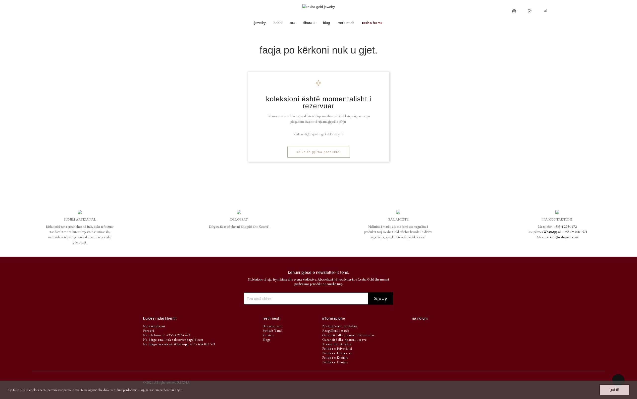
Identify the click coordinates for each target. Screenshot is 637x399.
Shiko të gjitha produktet (318, 152)
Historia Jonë (272, 326)
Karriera (269, 335)
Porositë (149, 330)
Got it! (614, 390)
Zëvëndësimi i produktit (340, 326)
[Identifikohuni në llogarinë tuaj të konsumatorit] (497, 10)
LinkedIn (444, 328)
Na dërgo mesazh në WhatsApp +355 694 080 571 (179, 344)
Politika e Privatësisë (337, 348)
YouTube (425, 328)
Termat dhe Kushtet (337, 344)
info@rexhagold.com (564, 237)
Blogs (266, 339)
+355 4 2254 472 (565, 226)
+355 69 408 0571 (574, 231)
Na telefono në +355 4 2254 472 (166, 335)
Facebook (416, 328)
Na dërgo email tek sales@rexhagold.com (173, 339)
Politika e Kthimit (335, 357)
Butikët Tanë (272, 330)
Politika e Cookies (335, 362)
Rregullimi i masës (335, 330)
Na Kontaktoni (154, 326)
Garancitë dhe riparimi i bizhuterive (348, 335)
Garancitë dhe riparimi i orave (344, 339)
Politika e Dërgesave (337, 353)
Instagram (435, 328)
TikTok (453, 328)
